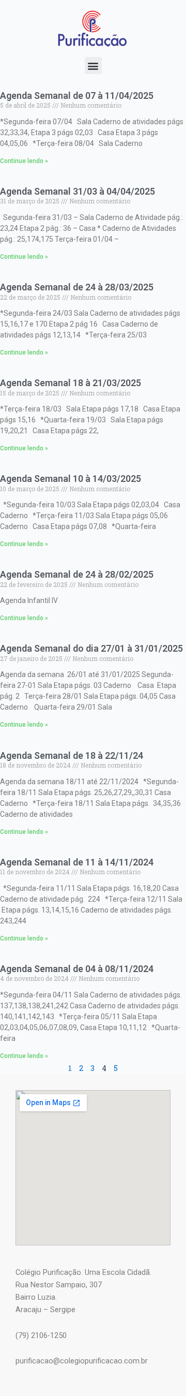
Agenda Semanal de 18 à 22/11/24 (71, 755)
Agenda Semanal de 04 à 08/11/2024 (76, 968)
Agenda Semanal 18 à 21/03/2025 (70, 382)
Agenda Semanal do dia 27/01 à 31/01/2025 (91, 648)
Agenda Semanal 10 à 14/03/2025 (70, 478)
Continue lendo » (24, 161)
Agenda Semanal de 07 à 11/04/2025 (76, 95)
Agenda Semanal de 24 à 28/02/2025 (76, 574)
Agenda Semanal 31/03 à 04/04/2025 (77, 191)
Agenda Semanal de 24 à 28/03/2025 (76, 287)
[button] (93, 65)
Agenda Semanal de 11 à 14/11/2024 (76, 862)
